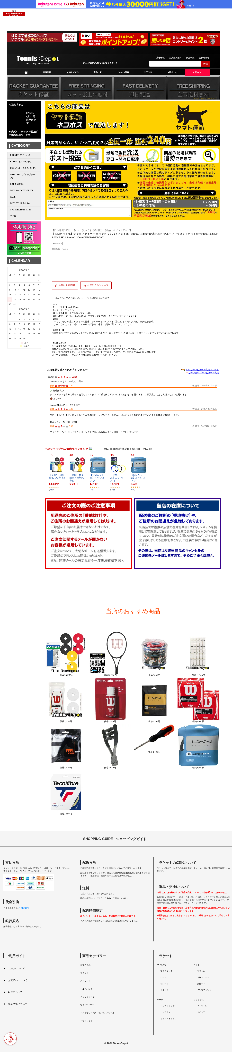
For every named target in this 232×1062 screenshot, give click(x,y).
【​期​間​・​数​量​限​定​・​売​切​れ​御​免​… (76, 478)
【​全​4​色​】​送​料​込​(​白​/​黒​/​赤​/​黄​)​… (57, 478)
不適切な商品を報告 (100, 298)
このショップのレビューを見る (203, 372)
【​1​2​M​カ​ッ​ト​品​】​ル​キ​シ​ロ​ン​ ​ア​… (97, 478)
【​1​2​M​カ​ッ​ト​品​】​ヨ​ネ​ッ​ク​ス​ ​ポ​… (117, 478)
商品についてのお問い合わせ (69, 298)
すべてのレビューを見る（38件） (202, 369)
